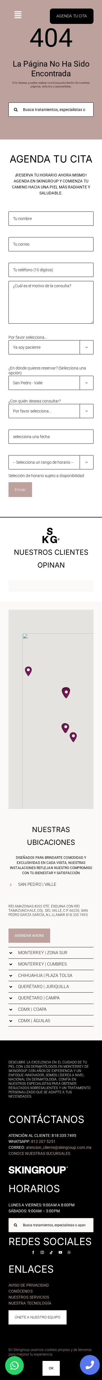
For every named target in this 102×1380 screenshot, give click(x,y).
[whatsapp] (69, 1252)
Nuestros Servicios (28, 1297)
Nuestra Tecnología (29, 1303)
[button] (66, 693)
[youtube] (60, 1252)
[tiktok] (51, 1252)
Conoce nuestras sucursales (39, 1153)
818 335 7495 (77, 915)
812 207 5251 (43, 1141)
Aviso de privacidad (28, 1285)
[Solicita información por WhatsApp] (14, 1365)
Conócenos (20, 1291)
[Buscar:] (51, 109)
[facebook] (33, 1252)
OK (51, 1368)
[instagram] (42, 1252)
